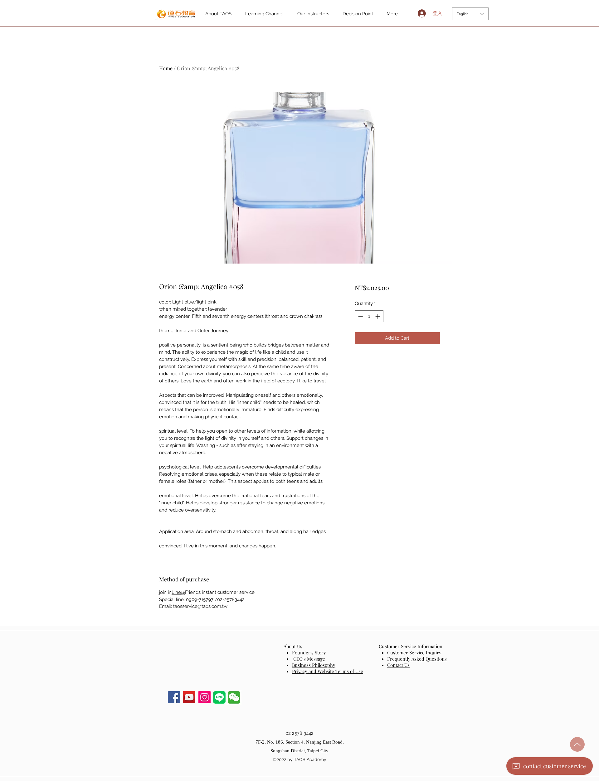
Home (166, 68)
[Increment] (378, 316)
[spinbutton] (369, 316)
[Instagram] (204, 697)
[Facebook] (174, 697)
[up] (577, 744)
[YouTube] (189, 697)
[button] (233, 697)
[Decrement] (360, 316)
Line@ (178, 592)
